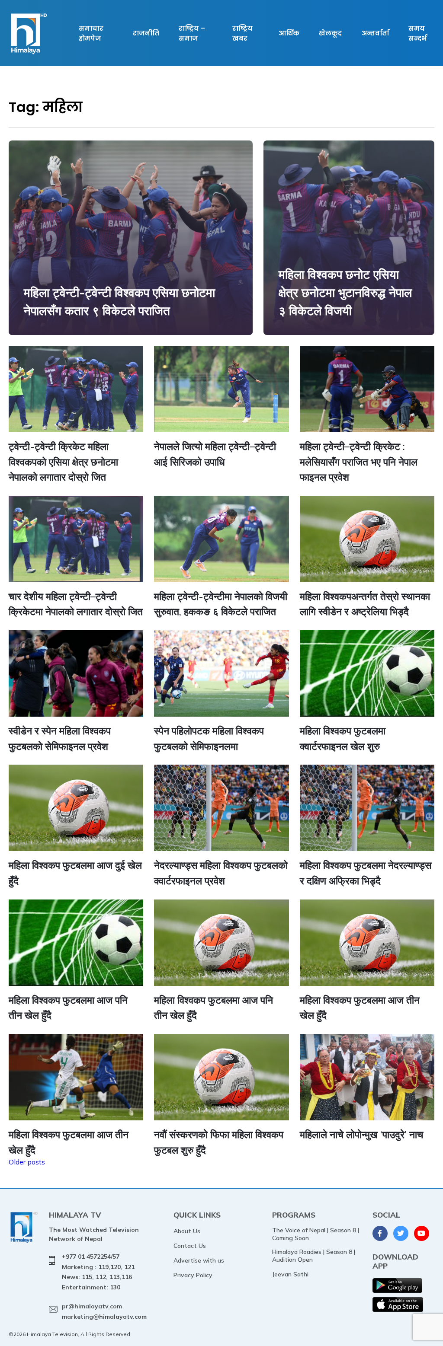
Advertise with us (198, 1260)
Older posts (27, 1162)
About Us (186, 1231)
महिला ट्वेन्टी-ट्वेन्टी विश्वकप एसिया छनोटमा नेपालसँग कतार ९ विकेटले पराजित (119, 301)
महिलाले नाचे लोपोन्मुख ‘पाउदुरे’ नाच (361, 1134)
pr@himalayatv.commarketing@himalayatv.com (104, 1311)
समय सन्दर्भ (417, 33)
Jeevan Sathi (290, 1274)
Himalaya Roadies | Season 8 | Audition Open (313, 1255)
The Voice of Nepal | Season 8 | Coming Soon (315, 1234)
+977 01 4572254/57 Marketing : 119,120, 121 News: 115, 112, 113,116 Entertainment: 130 (98, 1272)
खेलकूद (330, 33)
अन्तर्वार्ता (375, 33)
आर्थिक (289, 33)
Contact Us (189, 1246)
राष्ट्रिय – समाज (192, 33)
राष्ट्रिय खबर (242, 33)
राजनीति (146, 33)
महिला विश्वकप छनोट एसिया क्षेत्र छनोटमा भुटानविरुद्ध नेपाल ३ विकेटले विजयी (345, 292)
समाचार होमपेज (91, 33)
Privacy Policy (192, 1275)
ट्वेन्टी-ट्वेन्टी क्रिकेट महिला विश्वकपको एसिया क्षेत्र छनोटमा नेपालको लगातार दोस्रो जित (63, 461)
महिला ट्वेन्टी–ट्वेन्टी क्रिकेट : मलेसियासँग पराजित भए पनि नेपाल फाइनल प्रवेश (358, 461)
